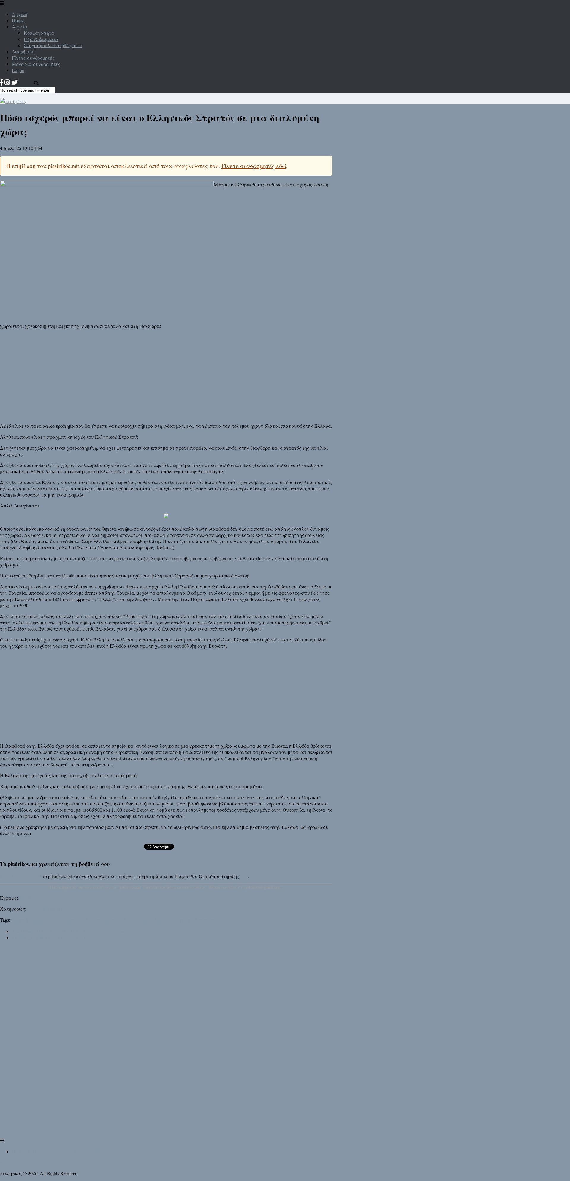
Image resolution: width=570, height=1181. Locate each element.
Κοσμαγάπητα (39, 33)
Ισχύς (149, 920)
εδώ (244, 876)
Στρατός (185, 920)
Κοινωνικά (37, 909)
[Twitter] (14, 82)
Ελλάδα (54, 920)
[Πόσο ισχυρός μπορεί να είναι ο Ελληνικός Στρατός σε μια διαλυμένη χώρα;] (107, 184)
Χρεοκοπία (206, 920)
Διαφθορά (35, 920)
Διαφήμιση (23, 51)
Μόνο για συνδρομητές (36, 64)
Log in (18, 70)
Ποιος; (18, 20)
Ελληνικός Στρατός (83, 920)
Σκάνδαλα (166, 920)
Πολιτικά (59, 909)
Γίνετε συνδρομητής (33, 58)
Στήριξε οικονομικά (20, 876)
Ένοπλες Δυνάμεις (123, 920)
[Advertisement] (166, 375)
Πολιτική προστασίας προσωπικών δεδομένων (60, 1151)
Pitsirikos (27, 898)
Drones (18, 920)
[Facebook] (1, 82)
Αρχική (19, 14)
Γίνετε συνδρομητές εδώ (253, 166)
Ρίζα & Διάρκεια (41, 39)
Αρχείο (19, 26)
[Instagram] (7, 82)
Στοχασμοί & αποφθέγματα (53, 45)
